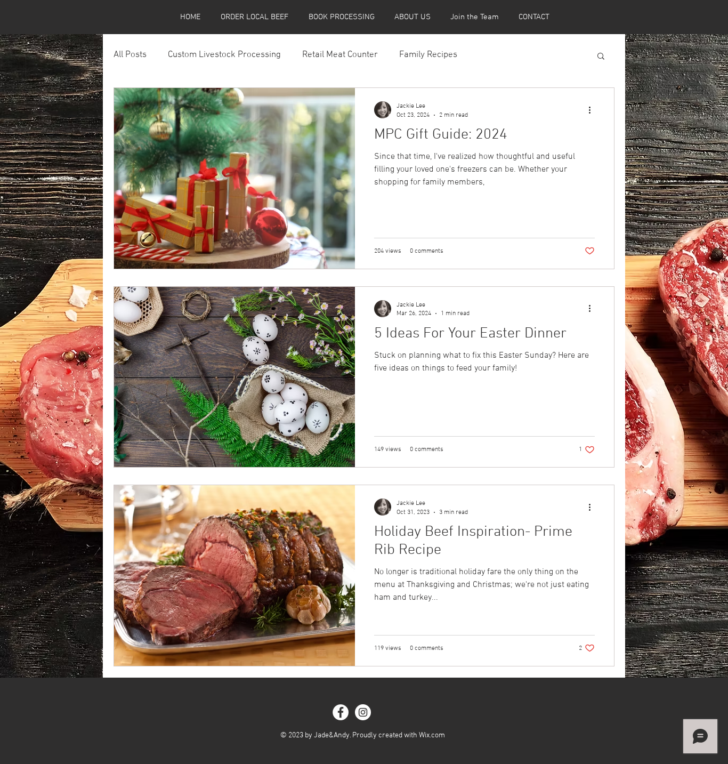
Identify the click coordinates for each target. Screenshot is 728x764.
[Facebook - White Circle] (341, 712)
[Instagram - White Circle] (363, 712)
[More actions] (593, 109)
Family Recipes (428, 55)
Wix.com (432, 735)
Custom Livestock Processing (224, 55)
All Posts (130, 55)
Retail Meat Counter (340, 55)
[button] (601, 56)
